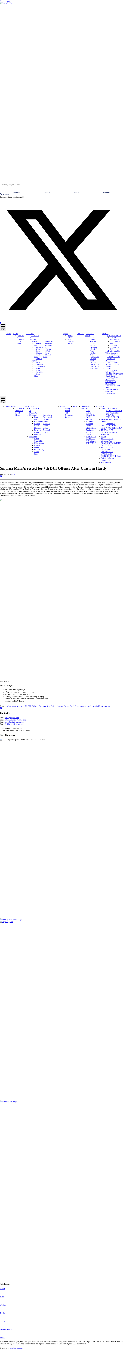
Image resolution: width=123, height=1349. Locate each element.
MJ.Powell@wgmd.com (15, 724)
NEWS (15, 334)
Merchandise (111, 393)
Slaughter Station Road (65, 706)
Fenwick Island (37, 356)
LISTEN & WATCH (89, 335)
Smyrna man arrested (83, 706)
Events (103, 437)
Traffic (2, 1313)
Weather (3, 1305)
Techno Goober (16, 1348)
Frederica (39, 359)
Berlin (36, 439)
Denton (37, 445)
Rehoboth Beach (47, 356)
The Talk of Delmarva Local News (20, 339)
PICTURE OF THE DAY (112, 386)
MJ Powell (90, 421)
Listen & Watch (6, 1329)
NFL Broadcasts (70, 340)
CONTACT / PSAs (108, 426)
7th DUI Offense (31, 706)
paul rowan (108, 706)
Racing (70, 343)
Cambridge (38, 441)
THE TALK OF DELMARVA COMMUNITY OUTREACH (111, 381)
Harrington (47, 419)
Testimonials (110, 424)
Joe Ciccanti (15, 474)
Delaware (34, 341)
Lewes (45, 421)
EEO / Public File (115, 342)
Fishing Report (70, 337)
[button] (61, 320)
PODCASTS (91, 437)
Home (2, 1289)
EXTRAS (105, 334)
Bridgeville (38, 421)
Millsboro (46, 424)
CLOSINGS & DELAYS (34, 337)
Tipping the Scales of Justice (94, 359)
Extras (2, 1338)
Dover (36, 426)
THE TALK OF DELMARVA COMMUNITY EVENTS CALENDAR (114, 373)
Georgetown (47, 415)
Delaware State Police (47, 706)
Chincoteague (39, 443)
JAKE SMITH (92, 344)
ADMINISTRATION (109, 408)
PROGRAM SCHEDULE (94, 367)
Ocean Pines (37, 375)
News (2, 1297)
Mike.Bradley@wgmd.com (15, 720)
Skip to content (5, 1)
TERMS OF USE (115, 348)
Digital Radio (92, 354)
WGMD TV (90, 439)
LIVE (88, 411)
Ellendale (37, 428)
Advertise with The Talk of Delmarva (112, 352)
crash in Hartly (97, 706)
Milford (46, 426)
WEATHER (29, 406)
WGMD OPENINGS (114, 338)
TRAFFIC (80, 334)
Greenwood (47, 417)
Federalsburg (40, 372)
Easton (36, 447)
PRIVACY (110, 415)
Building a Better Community (111, 390)
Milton (45, 428)
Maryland (34, 361)
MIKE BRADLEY (94, 340)
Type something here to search (12, 197)
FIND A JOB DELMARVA (110, 360)
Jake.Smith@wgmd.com (15, 722)
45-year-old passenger (15, 706)
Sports (65, 334)
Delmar (37, 424)
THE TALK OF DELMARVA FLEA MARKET (112, 364)
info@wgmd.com (12, 718)
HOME (8, 334)
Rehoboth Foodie (93, 350)
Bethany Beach (37, 344)
